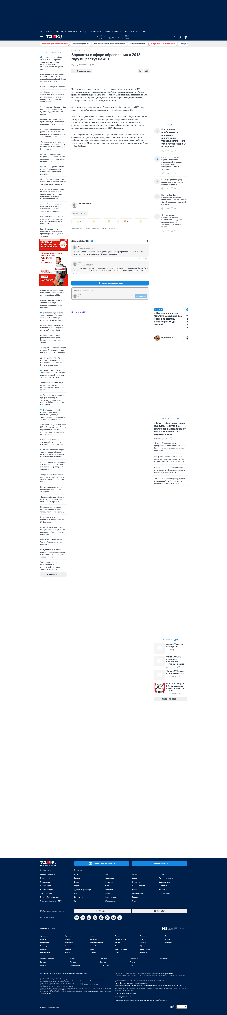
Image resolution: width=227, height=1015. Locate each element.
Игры (138, 32)
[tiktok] (119, 917)
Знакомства (73, 32)
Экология (163, 886)
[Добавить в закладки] (140, 71)
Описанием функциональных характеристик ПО (131, 983)
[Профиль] (185, 37)
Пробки (114, 37)
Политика (136, 882)
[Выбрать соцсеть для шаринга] (146, 71)
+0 (139, 258)
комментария (84, 71)
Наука (107, 893)
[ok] (89, 917)
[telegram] (76, 917)
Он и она (136, 874)
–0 (146, 258)
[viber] (95, 917)
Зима (107, 874)
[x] (107, 917)
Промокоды (61, 32)
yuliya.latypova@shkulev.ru (164, 973)
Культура (109, 882)
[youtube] (113, 917)
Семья (135, 901)
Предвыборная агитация (50, 897)
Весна (76, 882)
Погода (83, 32)
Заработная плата (79, 213)
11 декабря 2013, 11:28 (79, 65)
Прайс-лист (45, 878)
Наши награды (46, 886)
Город (76, 886)
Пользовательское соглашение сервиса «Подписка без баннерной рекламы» (141, 1000)
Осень (134, 878)
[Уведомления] (180, 37)
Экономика (163, 889)
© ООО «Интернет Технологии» (51, 1007)
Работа (135, 889)
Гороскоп (116, 32)
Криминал (109, 878)
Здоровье (78, 901)
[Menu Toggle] (41, 37)
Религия (135, 897)
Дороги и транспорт (82, 889)
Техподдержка (46, 893)
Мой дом (109, 889)
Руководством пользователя (125, 982)
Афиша (107, 32)
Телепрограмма (96, 32)
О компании (45, 882)
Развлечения (137, 893)
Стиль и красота (166, 878)
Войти (80, 297)
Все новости (53, 52)
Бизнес (77, 878)
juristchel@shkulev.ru (94, 991)
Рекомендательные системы (124, 997)
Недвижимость (47, 32)
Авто (76, 874)
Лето (107, 886)
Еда (75, 893)
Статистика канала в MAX (51, 901)
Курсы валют (128, 32)
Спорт (161, 874)
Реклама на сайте (47, 874)
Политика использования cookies (126, 993)
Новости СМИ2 (78, 312)
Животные (78, 897)
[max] (101, 917)
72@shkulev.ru (65, 990)
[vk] (82, 917)
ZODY (144, 32)
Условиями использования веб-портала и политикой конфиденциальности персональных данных (148, 985)
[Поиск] (174, 37)
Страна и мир (164, 882)
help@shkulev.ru (45, 993)
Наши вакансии (46, 889)
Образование (110, 901)
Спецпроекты (164, 893)
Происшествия (138, 886)
